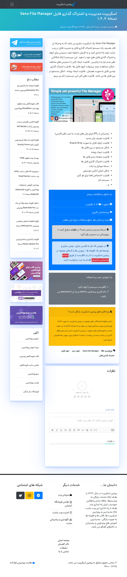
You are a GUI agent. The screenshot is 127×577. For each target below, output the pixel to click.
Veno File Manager (91, 351)
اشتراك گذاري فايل (92, 27)
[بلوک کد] (83, 430)
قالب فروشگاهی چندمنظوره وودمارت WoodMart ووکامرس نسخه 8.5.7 (26, 108)
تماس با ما (63, 552)
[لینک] (87, 430)
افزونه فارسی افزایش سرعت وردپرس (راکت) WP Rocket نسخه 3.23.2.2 (28, 127)
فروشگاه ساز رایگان (31, 391)
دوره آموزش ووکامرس (30, 347)
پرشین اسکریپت (64, 4)
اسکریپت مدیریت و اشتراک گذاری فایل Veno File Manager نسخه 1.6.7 (68, 16)
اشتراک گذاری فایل (106, 355)
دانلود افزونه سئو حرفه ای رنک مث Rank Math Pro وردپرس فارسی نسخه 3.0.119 (27, 208)
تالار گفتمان (63, 544)
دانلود (106, 205)
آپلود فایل (65, 351)
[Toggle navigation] (12, 4)
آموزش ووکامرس (32, 338)
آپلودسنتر (103, 27)
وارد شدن (110, 409)
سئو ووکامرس (33, 374)
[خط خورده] (65, 430)
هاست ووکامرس (32, 383)
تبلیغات (63, 548)
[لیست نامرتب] (74, 430)
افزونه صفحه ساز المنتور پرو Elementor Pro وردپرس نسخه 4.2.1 (27, 90)
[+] (95, 430)
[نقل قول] (78, 430)
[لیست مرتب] (70, 430)
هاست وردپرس (24, 563)
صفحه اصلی (63, 540)
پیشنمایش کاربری (101, 212)
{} (91, 430)
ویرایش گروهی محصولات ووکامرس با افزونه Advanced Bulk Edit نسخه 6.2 (27, 190)
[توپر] (52, 430)
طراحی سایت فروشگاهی (29, 365)
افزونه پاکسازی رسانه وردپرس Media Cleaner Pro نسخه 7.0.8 (27, 244)
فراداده (13, 563)
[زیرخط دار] (61, 430)
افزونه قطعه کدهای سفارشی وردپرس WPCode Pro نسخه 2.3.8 (27, 226)
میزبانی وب (64, 495)
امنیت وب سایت (61, 513)
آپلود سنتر (76, 351)
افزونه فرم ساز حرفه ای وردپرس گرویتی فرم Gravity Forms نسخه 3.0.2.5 (27, 145)
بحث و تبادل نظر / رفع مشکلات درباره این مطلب (86, 220)
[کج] (57, 430)
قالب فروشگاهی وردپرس (29, 356)
